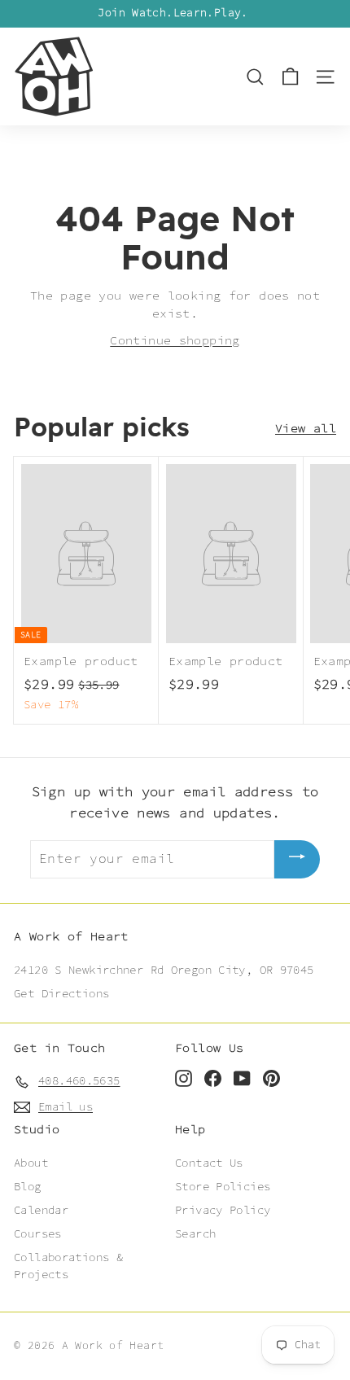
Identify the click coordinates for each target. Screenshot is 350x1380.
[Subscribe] (297, 859)
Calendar (41, 1211)
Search (195, 1234)
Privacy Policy (222, 1211)
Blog (28, 1187)
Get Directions (61, 994)
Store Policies (222, 1187)
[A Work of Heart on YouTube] (242, 1078)
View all (305, 429)
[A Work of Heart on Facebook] (212, 1078)
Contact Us (209, 1163)
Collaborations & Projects (68, 1266)
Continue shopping (174, 340)
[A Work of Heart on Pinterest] (271, 1078)
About (31, 1163)
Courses (38, 1234)
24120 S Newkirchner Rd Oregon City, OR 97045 (164, 970)
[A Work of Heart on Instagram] (183, 1078)
